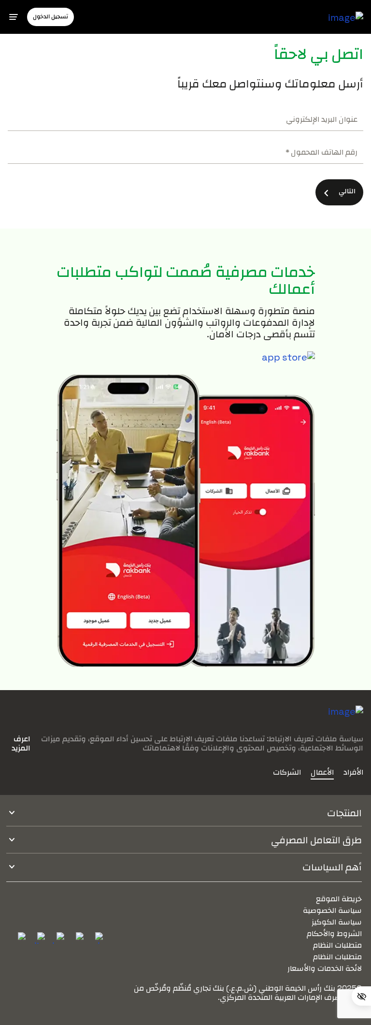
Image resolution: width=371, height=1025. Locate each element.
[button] (50, 17)
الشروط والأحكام (334, 933)
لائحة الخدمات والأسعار (324, 968)
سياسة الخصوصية (332, 910)
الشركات (287, 772)
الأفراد (353, 772)
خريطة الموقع (339, 899)
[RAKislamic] (345, 719)
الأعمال (322, 772)
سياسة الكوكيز (337, 922)
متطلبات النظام (337, 945)
